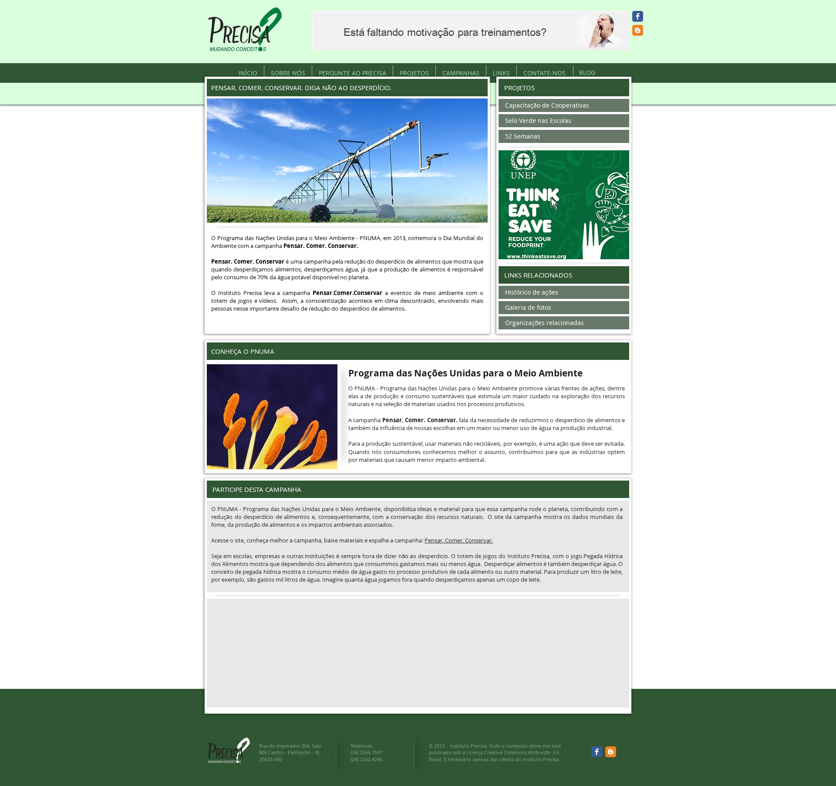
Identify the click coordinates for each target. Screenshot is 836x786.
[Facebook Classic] (637, 16)
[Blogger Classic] (637, 30)
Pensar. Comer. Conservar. (459, 540)
